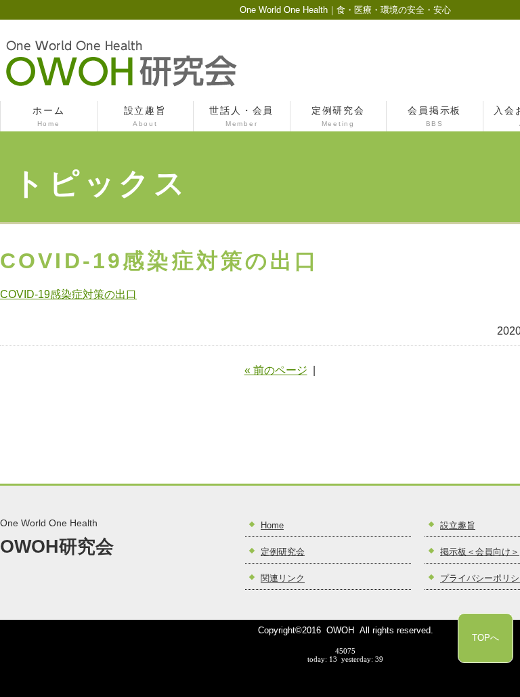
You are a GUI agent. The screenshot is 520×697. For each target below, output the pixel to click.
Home (272, 525)
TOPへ (485, 638)
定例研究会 (338, 116)
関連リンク (283, 578)
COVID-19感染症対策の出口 (68, 294)
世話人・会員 (241, 116)
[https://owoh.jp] (121, 85)
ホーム (48, 116)
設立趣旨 (145, 116)
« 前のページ (275, 370)
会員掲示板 (434, 116)
